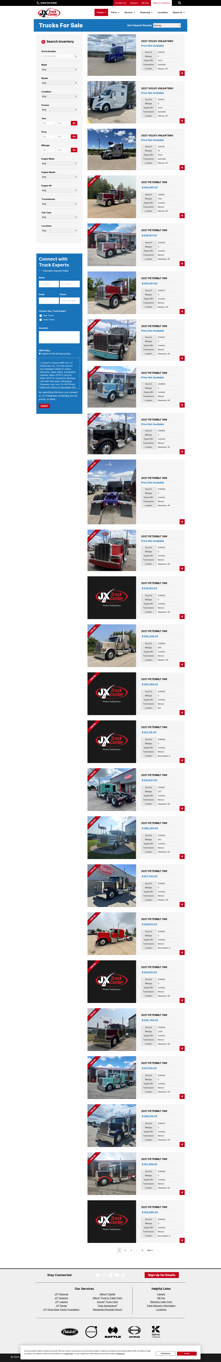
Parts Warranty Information (161, 1305)
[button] (97, 1275)
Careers (134, 3)
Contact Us (120, 3)
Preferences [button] (129, 1354)
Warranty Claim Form (161, 1302)
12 (142, 1250)
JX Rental (61, 1305)
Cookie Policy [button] (76, 1354)
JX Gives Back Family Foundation (61, 1309)
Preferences (165, 1353)
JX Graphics (61, 1298)
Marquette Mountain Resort (107, 1309)
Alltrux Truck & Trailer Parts (107, 1298)
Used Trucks (48, 319)
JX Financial (61, 1294)
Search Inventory (161, 3)
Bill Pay (145, 3)
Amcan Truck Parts (107, 1302)
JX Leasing (61, 1302)
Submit (44, 406)
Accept (186, 1353)
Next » (150, 1250)
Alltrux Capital (107, 1294)
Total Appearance (107, 1305)
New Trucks (48, 315)
